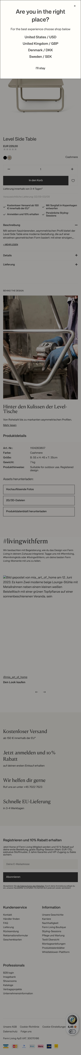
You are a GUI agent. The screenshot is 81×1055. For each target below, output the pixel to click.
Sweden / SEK (40, 57)
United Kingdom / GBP (40, 44)
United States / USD (40, 37)
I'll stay (40, 68)
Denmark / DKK (40, 50)
